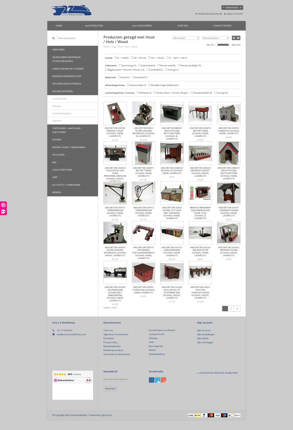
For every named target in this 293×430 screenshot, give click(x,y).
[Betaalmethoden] (191, 415)
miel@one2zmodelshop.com (71, 334)
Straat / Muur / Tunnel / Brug (172, 92)
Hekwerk (145, 92)
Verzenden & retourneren (116, 354)
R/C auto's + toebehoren (66, 184)
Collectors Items (62, 169)
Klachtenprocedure (113, 350)
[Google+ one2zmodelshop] (157, 380)
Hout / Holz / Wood (128, 46)
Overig (173, 69)
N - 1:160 (123, 57)
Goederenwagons (61, 113)
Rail (54, 162)
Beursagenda (156, 346)
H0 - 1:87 (139, 57)
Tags (113, 46)
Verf (54, 177)
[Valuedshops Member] (217, 373)
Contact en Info (222, 25)
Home (59, 25)
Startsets (57, 120)
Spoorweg (128, 65)
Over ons (182, 25)
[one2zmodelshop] (95, 10)
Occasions (58, 154)
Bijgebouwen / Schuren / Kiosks (125, 69)
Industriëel (148, 65)
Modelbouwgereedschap (66, 76)
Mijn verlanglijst (205, 342)
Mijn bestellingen (206, 334)
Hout (125, 77)
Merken (56, 192)
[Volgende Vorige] (237, 308)
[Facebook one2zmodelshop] (151, 380)
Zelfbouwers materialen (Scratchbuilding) (66, 59)
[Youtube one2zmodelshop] (163, 380)
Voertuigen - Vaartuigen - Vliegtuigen (67, 130)
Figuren (56, 139)
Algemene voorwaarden (115, 334)
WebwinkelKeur (157, 354)
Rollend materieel (62, 91)
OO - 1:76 (157, 57)
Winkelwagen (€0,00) (210, 13)
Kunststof (141, 77)
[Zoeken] (53, 38)
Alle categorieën (142, 25)
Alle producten (94, 25)
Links (151, 342)
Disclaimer (108, 338)
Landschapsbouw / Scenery (68, 68)
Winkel (152, 349)
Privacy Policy (110, 342)
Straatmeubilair (202, 92)
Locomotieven (59, 98)
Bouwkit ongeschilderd (165, 85)
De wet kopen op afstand (162, 330)
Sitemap (153, 338)
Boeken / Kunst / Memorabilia (68, 147)
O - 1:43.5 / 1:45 (178, 57)
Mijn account (234, 13)
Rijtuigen (56, 106)
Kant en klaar (137, 85)
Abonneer (110, 388)
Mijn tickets (203, 338)
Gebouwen (58, 49)
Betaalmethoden (112, 346)
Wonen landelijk (190, 65)
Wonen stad (167, 65)
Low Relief (156, 69)
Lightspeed (106, 415)
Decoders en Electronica (66, 83)
